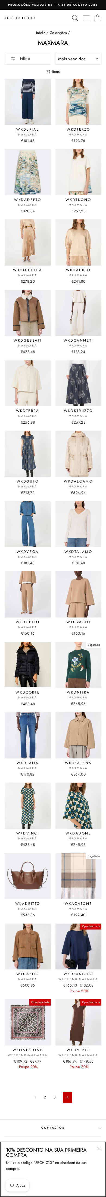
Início (40, 32)
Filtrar (24, 58)
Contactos (53, 1128)
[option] (53, 5)
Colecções (58, 32)
